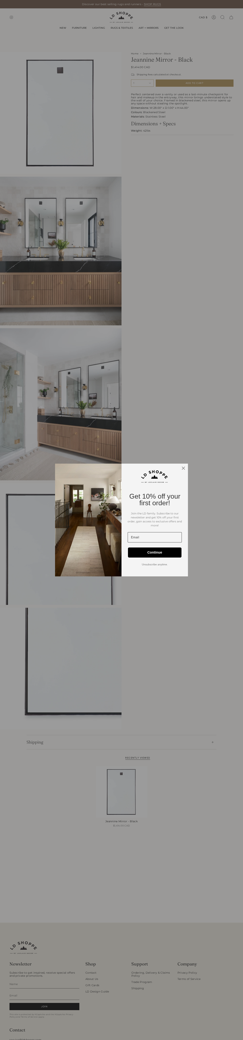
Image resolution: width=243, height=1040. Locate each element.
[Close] (183, 468)
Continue (154, 552)
